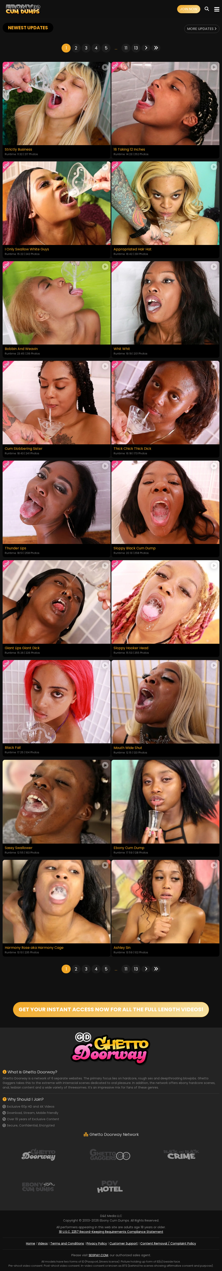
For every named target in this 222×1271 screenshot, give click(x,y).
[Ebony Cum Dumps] (23, 9)
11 (125, 48)
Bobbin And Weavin (21, 349)
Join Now (189, 9)
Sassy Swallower (19, 848)
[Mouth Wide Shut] (165, 702)
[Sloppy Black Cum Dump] (165, 502)
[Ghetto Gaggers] (110, 1154)
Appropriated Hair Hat (133, 249)
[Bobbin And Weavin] (57, 303)
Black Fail (13, 748)
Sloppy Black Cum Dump (135, 548)
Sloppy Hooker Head (131, 648)
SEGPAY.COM (98, 1255)
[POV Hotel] (110, 1186)
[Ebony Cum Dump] (165, 801)
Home (30, 1243)
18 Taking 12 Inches (129, 149)
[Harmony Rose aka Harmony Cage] (57, 901)
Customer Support (123, 1243)
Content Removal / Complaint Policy (168, 1243)
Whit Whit (122, 349)
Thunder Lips (15, 548)
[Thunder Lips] (57, 502)
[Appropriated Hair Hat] (165, 203)
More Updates (200, 28)
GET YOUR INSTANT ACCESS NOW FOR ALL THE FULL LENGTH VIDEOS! (111, 1009)
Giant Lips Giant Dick (22, 648)
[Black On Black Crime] (181, 1154)
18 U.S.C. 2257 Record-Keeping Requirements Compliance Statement (111, 1232)
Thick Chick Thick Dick (132, 449)
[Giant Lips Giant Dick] (57, 602)
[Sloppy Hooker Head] (165, 602)
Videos (43, 1243)
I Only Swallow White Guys (27, 249)
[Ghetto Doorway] (38, 1154)
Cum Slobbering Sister (23, 449)
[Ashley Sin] (165, 901)
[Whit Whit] (165, 303)
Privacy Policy (97, 1243)
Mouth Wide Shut (128, 748)
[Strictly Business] (57, 103)
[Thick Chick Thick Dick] (165, 402)
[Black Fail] (57, 701)
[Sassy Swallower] (57, 801)
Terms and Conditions (67, 1243)
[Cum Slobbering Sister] (57, 402)
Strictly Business (18, 149)
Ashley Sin (122, 948)
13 (136, 48)
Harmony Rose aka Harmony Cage (34, 948)
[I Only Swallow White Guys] (57, 203)
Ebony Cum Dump (129, 848)
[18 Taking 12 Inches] (165, 103)
